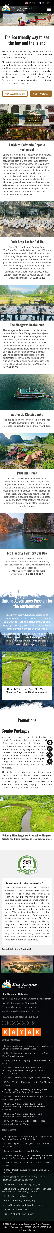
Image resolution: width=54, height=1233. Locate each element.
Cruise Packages (41, 93)
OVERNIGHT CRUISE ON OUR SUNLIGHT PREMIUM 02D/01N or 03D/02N (23, 1178)
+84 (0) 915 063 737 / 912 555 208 (21, 1003)
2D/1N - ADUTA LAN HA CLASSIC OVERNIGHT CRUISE (27, 691)
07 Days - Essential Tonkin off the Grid (21, 1151)
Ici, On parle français (27, 1230)
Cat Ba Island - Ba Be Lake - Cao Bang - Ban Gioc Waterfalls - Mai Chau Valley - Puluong (26, 1190)
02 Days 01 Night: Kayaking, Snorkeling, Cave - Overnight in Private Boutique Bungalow (25, 1090)
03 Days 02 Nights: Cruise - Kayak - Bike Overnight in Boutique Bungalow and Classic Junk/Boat (23, 1107)
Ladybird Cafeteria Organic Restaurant (27, 147)
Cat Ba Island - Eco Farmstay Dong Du (22, 1184)
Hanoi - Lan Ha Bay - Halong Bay (19, 1200)
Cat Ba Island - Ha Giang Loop (18, 1196)
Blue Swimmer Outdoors (21, 1224)
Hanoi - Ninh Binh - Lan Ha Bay (18, 1214)
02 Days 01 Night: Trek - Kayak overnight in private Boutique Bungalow (27, 1098)
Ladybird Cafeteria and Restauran (19, 155)
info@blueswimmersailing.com (23, 1007)
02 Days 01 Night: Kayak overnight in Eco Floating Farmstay (27, 1083)
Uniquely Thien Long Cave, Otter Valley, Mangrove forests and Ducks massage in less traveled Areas (27, 1156)
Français (46, 3)
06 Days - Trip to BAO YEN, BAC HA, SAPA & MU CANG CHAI (26, 1145)
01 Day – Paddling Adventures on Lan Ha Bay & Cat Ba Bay (25, 1171)
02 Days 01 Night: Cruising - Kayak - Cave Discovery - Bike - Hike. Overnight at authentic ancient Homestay (24, 1070)
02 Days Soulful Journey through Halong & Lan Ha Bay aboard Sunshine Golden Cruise (27, 1047)
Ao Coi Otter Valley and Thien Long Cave (23, 1205)
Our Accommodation (15, 93)
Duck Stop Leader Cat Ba (27, 241)
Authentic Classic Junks (27, 414)
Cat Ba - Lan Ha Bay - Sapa (16, 1209)
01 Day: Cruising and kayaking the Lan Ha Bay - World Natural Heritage (25, 1054)
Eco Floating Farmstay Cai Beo (27, 553)
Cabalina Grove (27, 473)
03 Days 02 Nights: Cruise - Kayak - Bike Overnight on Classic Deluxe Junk (22, 1115)
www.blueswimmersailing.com (25, 1011)
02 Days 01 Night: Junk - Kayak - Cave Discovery (26, 1077)
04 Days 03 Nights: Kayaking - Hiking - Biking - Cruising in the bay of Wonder (25, 1122)
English (32, 3)
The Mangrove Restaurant (27, 325)
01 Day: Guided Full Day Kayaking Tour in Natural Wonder (26, 1062)
